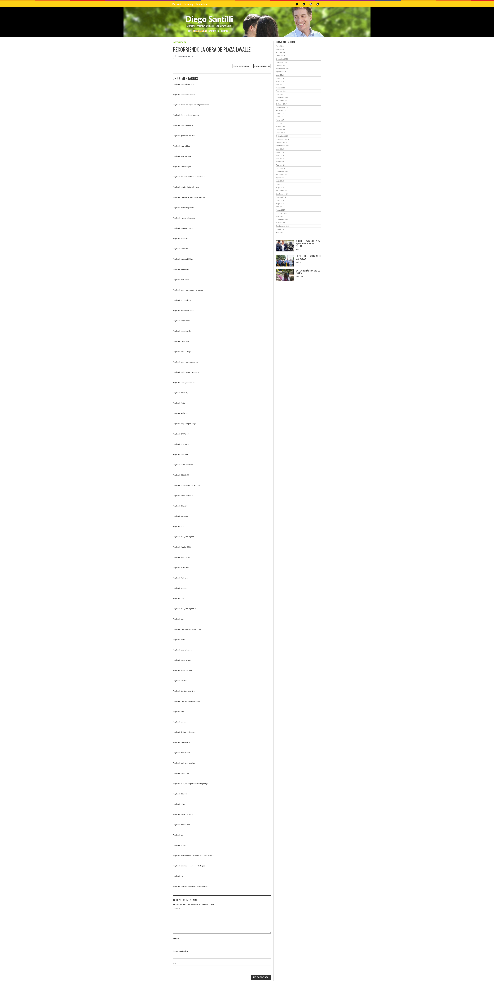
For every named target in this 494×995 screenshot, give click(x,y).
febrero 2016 (281, 165)
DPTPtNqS (185, 434)
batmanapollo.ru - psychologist (193, 866)
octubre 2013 (281, 223)
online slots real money (190, 372)
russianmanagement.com (190, 485)
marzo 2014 (280, 210)
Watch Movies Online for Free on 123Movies (197, 855)
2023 (182, 876)
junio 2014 (280, 200)
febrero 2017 (281, 129)
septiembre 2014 (282, 194)
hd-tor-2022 (185, 557)
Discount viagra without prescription (195, 105)
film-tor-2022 (186, 547)
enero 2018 (280, 94)
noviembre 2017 (282, 101)
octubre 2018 (281, 65)
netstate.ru (185, 588)
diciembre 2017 (282, 97)
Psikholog (184, 578)
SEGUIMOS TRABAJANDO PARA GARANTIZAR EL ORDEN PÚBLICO (308, 243)
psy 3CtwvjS (185, 773)
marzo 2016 (280, 162)
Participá (176, 4)
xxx (182, 835)
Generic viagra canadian (190, 115)
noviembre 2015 (282, 174)
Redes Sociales (200, 31)
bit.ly (183, 639)
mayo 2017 (280, 120)
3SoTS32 (184, 794)
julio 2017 (280, 113)
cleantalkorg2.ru (187, 650)
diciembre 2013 (282, 219)
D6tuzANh (184, 454)
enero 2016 (280, 168)
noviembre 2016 (282, 139)
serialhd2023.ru (187, 814)
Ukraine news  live (188, 691)
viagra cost (185, 321)
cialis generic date (188, 382)
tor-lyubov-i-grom (187, 537)
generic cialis (186, 331)
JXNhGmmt (185, 567)
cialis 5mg (184, 393)
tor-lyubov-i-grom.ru (188, 609)
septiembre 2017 (282, 107)
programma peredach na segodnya (194, 783)
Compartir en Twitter (262, 66)
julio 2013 (280, 229)
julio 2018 (280, 75)
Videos (227, 31)
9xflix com (184, 845)
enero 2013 (280, 232)
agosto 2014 (281, 197)
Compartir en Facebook (241, 66)
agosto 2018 (281, 72)
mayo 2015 (280, 187)
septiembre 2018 (282, 68)
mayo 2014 (280, 203)
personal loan (186, 300)
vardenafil (185, 269)
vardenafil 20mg (187, 259)
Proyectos (212, 31)
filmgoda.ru (185, 742)
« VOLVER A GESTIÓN (179, 42)
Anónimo (184, 403)
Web (175, 963)
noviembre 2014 (282, 190)
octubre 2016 (281, 142)
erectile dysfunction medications (193, 177)
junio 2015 (280, 184)
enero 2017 (280, 133)
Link (182, 598)
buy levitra (185, 279)
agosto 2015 (281, 178)
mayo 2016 (280, 155)
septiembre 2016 (282, 145)
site (182, 711)
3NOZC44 (184, 516)
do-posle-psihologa (188, 423)
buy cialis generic (187, 207)
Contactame (202, 4)
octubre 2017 (281, 104)
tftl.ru (183, 804)
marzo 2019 (280, 49)
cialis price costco (188, 94)
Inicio (190, 31)
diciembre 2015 (282, 171)
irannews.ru (185, 825)
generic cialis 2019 (188, 135)
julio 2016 (280, 149)
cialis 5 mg (185, 341)
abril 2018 (280, 84)
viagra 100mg (186, 156)
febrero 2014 (281, 213)
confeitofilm (185, 753)
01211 (183, 526)
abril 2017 (280, 123)
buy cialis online (187, 125)
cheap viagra (186, 166)
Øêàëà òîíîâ (185, 475)
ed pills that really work (190, 187)
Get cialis (184, 238)
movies (184, 722)
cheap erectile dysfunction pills (193, 197)
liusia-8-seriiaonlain (188, 732)
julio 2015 (280, 181)
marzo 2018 (280, 88)
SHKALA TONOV (187, 465)
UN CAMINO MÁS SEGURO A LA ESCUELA (308, 272)
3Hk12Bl (184, 506)
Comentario (177, 908)
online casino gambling (189, 362)
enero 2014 (280, 216)
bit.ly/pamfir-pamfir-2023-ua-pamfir (194, 886)
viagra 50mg (185, 146)
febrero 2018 (281, 91)
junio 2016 (280, 152)
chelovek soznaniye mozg (191, 629)
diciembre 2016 (282, 136)
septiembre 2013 (282, 226)
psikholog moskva (188, 763)
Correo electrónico (180, 951)
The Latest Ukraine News (190, 701)
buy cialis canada (187, 84)
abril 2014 (280, 207)
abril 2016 (280, 158)
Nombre (176, 939)
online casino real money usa (192, 290)
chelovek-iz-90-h (187, 495)
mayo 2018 (280, 81)
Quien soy (188, 4)
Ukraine (184, 681)
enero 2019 (280, 56)
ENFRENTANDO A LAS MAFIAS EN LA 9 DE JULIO (308, 257)
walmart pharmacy (188, 218)
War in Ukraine (186, 670)
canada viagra (186, 351)
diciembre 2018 (282, 59)
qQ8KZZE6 (185, 444)
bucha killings (186, 660)
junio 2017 (280, 117)
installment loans (187, 310)
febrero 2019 (281, 52)
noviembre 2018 (282, 62)
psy (182, 619)
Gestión (221, 31)
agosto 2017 (281, 110)
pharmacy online (187, 228)
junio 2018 (280, 78)
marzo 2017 (280, 126)
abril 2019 (280, 46)
